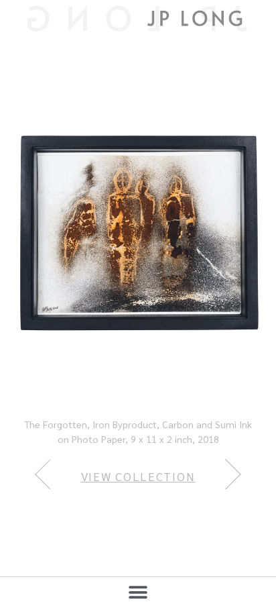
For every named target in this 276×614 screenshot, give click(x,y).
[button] (138, 592)
